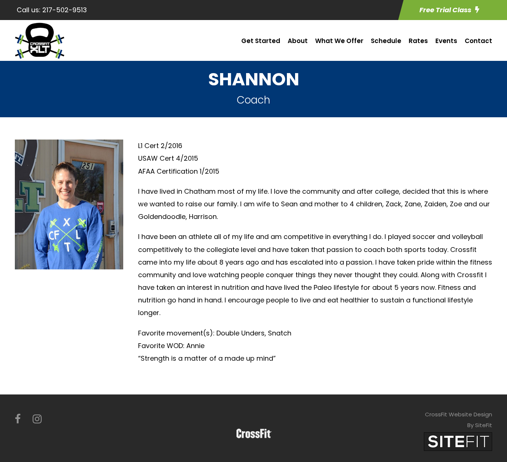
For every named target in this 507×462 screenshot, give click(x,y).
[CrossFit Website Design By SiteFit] (458, 441)
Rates (418, 40)
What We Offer (339, 40)
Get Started (260, 40)
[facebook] (18, 419)
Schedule (386, 40)
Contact (478, 40)
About (298, 40)
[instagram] (37, 419)
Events (446, 40)
